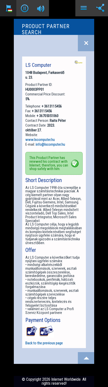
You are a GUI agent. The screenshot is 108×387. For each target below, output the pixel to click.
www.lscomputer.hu (40, 139)
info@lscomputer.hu (50, 144)
